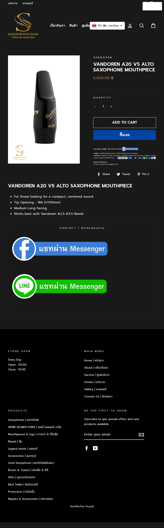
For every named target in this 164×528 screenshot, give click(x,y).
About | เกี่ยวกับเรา (96, 368)
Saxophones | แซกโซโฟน (23, 420)
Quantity (102, 97)
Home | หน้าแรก (94, 360)
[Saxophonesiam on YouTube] (95, 448)
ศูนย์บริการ (89, 25)
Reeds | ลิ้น (15, 441)
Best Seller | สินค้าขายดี (23, 484)
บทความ (13, 3)
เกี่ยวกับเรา (57, 25)
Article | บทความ (94, 382)
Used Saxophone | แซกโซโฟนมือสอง (31, 463)
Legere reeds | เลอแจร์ (22, 449)
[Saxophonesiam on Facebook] (86, 448)
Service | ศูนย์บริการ (96, 375)
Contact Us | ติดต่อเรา (98, 396)
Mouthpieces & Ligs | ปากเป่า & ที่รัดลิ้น (33, 434)
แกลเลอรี (28, 3)
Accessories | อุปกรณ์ (22, 456)
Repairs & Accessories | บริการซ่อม (30, 499)
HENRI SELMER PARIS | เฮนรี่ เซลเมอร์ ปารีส (34, 427)
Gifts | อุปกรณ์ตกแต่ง (21, 477)
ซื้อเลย (125, 135)
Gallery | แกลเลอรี (95, 389)
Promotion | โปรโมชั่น (21, 492)
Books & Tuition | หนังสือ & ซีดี (28, 470)
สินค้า (73, 25)
